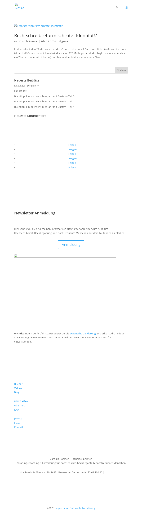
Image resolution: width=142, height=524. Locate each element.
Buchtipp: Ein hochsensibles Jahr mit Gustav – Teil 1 (44, 106)
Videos (18, 388)
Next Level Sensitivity (26, 85)
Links (17, 423)
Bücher (18, 384)
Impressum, (62, 508)
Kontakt (18, 427)
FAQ (16, 409)
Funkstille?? (20, 91)
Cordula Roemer (28, 41)
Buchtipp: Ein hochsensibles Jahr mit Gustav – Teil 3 (44, 96)
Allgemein (64, 41)
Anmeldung (71, 244)
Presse (18, 419)
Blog (16, 392)
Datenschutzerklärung (83, 333)
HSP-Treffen (21, 401)
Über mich (20, 405)
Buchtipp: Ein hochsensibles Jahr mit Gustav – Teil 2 (44, 101)
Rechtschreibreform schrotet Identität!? (55, 35)
